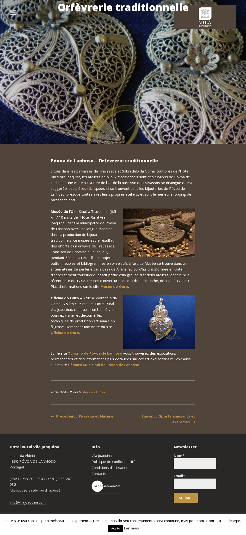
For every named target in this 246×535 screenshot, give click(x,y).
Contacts (99, 473)
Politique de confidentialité (113, 461)
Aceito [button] (115, 528)
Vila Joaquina (102, 455)
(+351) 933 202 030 (26, 478)
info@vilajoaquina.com (28, 502)
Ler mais (131, 528)
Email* (179, 475)
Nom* (179, 455)
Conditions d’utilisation (110, 467)
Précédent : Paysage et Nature (83, 416)
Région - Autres (94, 392)
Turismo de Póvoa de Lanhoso (95, 353)
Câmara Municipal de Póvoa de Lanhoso (103, 364)
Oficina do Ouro (65, 332)
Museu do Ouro (114, 286)
